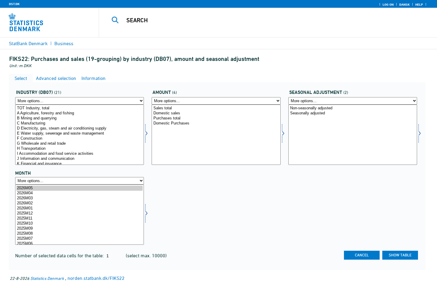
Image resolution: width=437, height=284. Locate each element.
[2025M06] (79, 243)
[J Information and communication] (79, 158)
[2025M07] (79, 238)
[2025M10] (79, 223)
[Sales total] (216, 108)
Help (419, 4)
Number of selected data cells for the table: (60, 255)
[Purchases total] (216, 118)
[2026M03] (79, 198)
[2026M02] (79, 203)
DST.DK (14, 4)
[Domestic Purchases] (216, 123)
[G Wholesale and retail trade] (79, 143)
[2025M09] (79, 228)
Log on (388, 4)
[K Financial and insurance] (79, 163)
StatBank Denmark (28, 43)
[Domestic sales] (216, 113)
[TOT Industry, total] (79, 108)
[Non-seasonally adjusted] (353, 108)
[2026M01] (79, 208)
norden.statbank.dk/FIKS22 (96, 278)
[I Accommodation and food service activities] (79, 153)
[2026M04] (79, 193)
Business (63, 43)
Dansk (404, 4)
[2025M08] (79, 233)
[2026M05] (79, 188)
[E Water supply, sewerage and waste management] (79, 133)
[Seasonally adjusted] (353, 113)
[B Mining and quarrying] (79, 118)
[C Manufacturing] (79, 123)
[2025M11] (79, 218)
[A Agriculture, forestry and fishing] (79, 113)
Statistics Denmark (47, 278)
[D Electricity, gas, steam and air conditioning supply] (79, 128)
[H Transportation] (79, 148)
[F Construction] (79, 138)
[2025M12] (79, 213)
